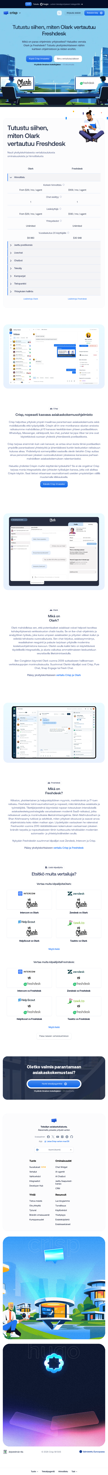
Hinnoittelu (63, 1471)
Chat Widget (61, 1167)
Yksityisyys (60, 1215)
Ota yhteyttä (35, 1205)
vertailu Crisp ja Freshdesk (68, 847)
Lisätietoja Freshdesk (77, 299)
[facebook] (48, 1136)
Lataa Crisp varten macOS (58, 1141)
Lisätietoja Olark (30, 299)
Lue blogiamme (62, 1201)
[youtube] (57, 1136)
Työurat (32, 1210)
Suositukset (36, 1167)
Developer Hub (36, 1185)
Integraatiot (34, 1181)
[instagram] (62, 1136)
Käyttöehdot (61, 1210)
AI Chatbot (60, 1176)
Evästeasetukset (62, 1224)
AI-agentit (60, 1172)
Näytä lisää (54, 949)
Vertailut (33, 1172)
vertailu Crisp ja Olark (68, 675)
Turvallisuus (60, 1205)
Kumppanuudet (36, 1219)
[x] (53, 1136)
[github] (71, 1136)
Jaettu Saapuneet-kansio (63, 1182)
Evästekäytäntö (62, 1219)
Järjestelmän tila (16, 1452)
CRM (57, 1188)
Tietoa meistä (35, 1201)
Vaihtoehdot (35, 1176)
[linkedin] (67, 1136)
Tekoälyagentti (48, 1471)
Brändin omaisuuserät (39, 1215)
